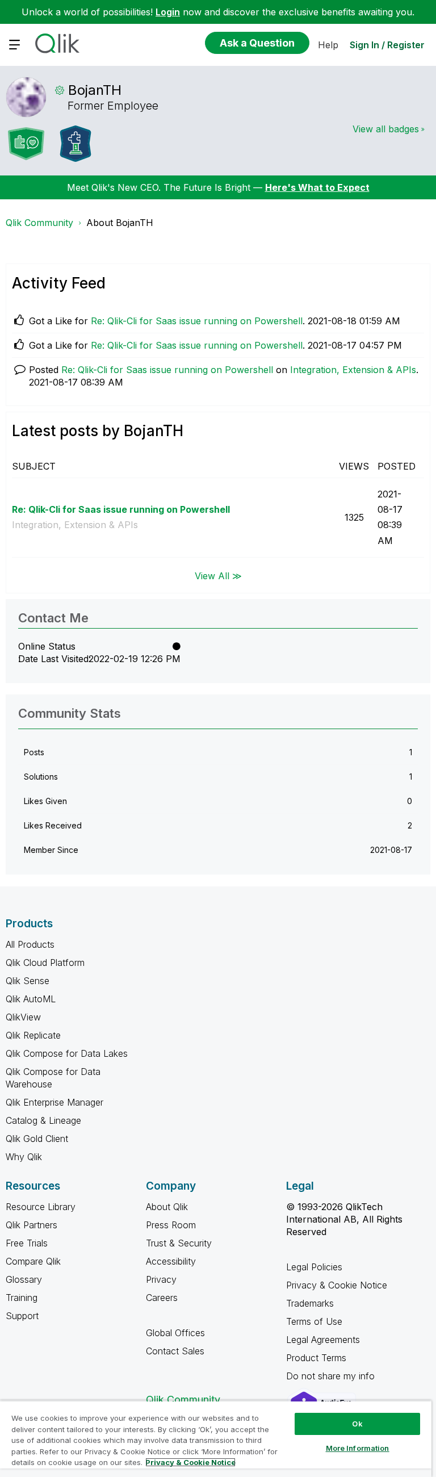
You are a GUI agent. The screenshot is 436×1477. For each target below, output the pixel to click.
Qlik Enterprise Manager (54, 1102)
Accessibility (171, 1261)
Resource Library (41, 1206)
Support (22, 1315)
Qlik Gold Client (37, 1138)
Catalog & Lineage (43, 1120)
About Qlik (167, 1206)
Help (328, 45)
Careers (162, 1297)
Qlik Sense (27, 980)
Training (21, 1297)
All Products (30, 944)
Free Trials (27, 1243)
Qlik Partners (31, 1225)
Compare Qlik (33, 1261)
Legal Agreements (323, 1339)
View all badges (386, 129)
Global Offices (175, 1332)
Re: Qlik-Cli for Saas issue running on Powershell (197, 321)
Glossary (24, 1279)
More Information (357, 1448)
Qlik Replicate (33, 1035)
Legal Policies (314, 1267)
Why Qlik (24, 1156)
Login (168, 12)
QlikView (23, 1017)
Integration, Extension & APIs (353, 369)
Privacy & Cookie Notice (336, 1285)
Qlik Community (39, 222)
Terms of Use (314, 1321)
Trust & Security (179, 1243)
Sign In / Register (387, 45)
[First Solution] (75, 143)
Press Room (171, 1225)
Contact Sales (175, 1351)
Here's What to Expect (317, 187)
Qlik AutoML (31, 999)
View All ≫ (218, 575)
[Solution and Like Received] (26, 143)
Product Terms (316, 1357)
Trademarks (310, 1303)
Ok (357, 1423)
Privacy (161, 1279)
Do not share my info (332, 1376)
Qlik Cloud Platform (45, 962)
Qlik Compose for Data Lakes (67, 1053)
